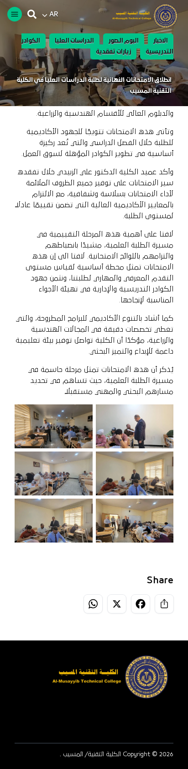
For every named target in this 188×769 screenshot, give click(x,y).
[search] (32, 14)
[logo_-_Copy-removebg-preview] (141, 16)
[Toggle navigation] (14, 14)
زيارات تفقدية (113, 52)
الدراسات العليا (74, 41)
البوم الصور (124, 41)
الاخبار (160, 41)
